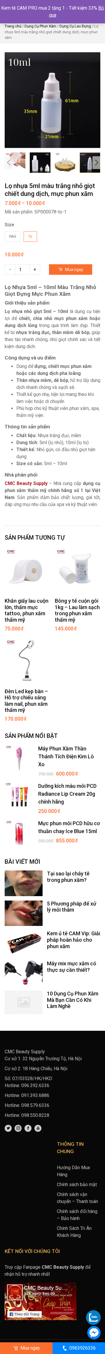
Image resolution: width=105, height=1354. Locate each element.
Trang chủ (13, 26)
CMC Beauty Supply (26, 483)
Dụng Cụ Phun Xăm (40, 26)
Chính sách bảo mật (77, 1184)
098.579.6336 (35, 1105)
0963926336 (82, 1348)
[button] (96, 162)
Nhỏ (12, 236)
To (30, 236)
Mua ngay (73, 269)
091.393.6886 (35, 1095)
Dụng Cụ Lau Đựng (75, 26)
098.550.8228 (35, 1115)
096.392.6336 (35, 1085)
